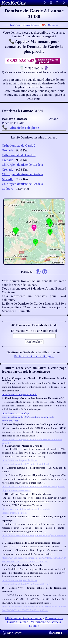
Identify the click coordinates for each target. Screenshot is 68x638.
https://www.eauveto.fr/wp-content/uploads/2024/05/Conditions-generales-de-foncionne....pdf (28, 417)
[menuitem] (63, 2)
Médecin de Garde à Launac (23, 618)
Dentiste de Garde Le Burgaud (34, 356)
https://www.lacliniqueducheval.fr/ (19, 394)
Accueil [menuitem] (55, 632)
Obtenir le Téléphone (24, 127)
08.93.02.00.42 (20, 60)
